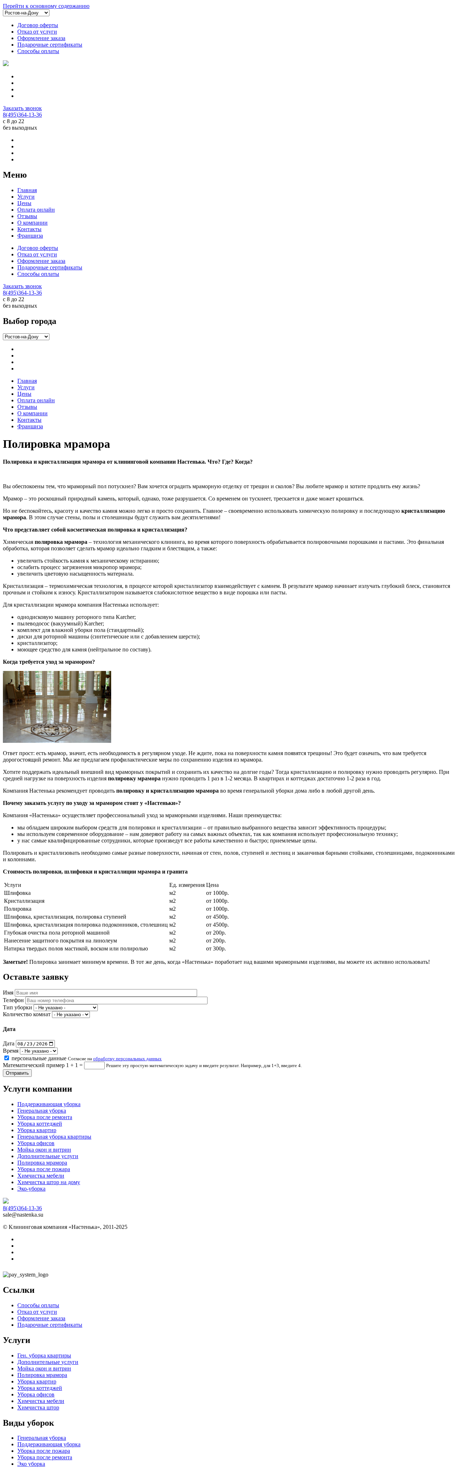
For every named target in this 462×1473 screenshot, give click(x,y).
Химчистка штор (38, 1407)
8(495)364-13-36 (22, 115)
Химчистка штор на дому (48, 1182)
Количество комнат (27, 1014)
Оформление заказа (41, 38)
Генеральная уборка (41, 1111)
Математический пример (34, 1065)
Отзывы (27, 216)
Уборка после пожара (43, 1169)
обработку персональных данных (127, 1058)
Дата (8, 1043)
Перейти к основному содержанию (46, 6)
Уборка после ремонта (44, 1117)
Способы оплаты (38, 51)
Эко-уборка (31, 1189)
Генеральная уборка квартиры (54, 1137)
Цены (24, 203)
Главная (27, 190)
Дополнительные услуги (47, 1156)
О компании (32, 223)
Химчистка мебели (40, 1176)
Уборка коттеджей (39, 1124)
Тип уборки (17, 1007)
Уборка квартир (36, 1130)
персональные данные (39, 1058)
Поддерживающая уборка (48, 1104)
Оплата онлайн (36, 210)
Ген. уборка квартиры (44, 1355)
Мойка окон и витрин (44, 1150)
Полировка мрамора (42, 1163)
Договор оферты (37, 25)
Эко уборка (31, 1464)
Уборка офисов (36, 1143)
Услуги (26, 197)
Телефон (13, 1000)
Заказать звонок (22, 108)
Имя (8, 992)
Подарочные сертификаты (49, 45)
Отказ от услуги (37, 32)
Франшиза (30, 236)
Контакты (29, 229)
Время (10, 1051)
